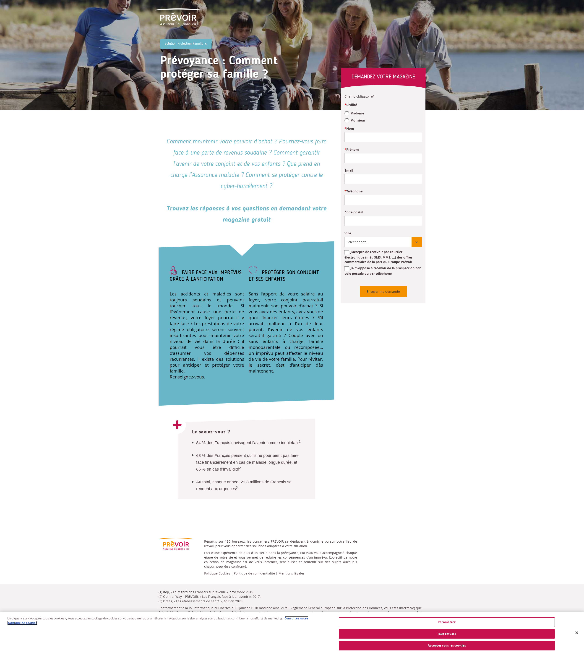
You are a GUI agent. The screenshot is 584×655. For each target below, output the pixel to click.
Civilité (351, 105)
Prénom (352, 149)
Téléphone (354, 191)
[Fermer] (577, 633)
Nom (350, 128)
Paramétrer (447, 622)
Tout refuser (446, 634)
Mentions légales (292, 573)
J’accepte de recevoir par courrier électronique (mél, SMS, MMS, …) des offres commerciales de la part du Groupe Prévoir (378, 257)
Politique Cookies (217, 573)
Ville (347, 233)
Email (348, 170)
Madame (357, 113)
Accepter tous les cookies (447, 645)
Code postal (353, 212)
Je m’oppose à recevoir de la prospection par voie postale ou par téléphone (382, 271)
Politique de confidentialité (254, 573)
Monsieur (357, 120)
